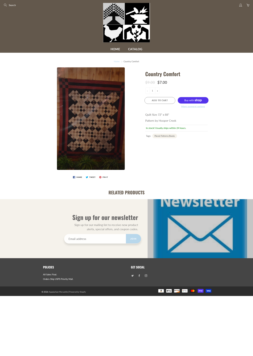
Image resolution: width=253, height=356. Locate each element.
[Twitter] (132, 275)
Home (115, 49)
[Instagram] (145, 275)
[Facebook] (139, 275)
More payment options (193, 106)
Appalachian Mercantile (58, 292)
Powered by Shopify (77, 292)
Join (133, 238)
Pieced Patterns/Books (164, 136)
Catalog (135, 49)
